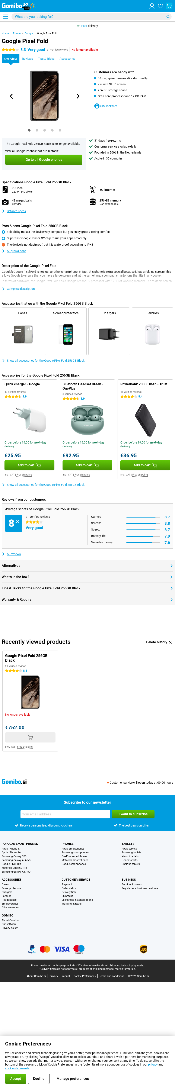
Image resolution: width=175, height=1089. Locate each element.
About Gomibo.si (36, 976)
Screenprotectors (11, 888)
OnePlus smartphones (74, 856)
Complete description (21, 288)
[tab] (29, 130)
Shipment (67, 896)
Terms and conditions (111, 976)
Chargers (7, 892)
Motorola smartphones (75, 860)
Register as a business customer (140, 888)
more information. (125, 968)
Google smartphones (74, 864)
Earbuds (6, 896)
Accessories (12, 879)
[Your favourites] (160, 6)
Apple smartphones (73, 848)
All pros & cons (16, 251)
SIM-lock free (108, 106)
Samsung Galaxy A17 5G (16, 871)
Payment (67, 884)
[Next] (77, 96)
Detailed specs (16, 211)
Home (5, 33)
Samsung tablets (131, 852)
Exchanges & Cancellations (77, 899)
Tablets (128, 843)
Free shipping (24, 474)
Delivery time (69, 892)
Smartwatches (10, 903)
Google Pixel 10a (11, 864)
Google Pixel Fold (47, 33)
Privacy (54, 976)
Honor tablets (129, 860)
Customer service (76, 879)
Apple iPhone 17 (11, 848)
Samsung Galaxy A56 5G (16, 860)
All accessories (10, 907)
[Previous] (11, 96)
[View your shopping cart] (169, 6)
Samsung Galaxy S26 (14, 856)
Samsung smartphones (75, 852)
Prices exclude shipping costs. (126, 965)
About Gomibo (10, 920)
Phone (16, 33)
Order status (69, 888)
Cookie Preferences (85, 976)
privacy (153, 1064)
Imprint (66, 976)
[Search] (168, 16)
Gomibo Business (132, 884)
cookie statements (17, 1068)
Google (29, 33)
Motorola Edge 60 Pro (14, 867)
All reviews (14, 554)
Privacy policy (10, 928)
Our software (9, 924)
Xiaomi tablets (130, 856)
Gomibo (7, 915)
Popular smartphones (20, 843)
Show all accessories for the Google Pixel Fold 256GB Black (46, 360)
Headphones (9, 899)
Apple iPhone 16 (11, 852)
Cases (5, 884)
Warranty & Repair (72, 903)
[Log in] (152, 6)
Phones (68, 843)
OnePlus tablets (131, 864)
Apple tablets (129, 848)
